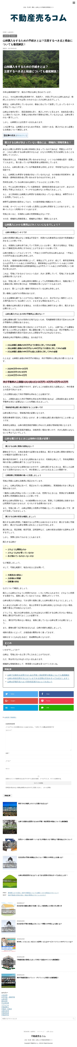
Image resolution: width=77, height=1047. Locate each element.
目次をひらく (21, 135)
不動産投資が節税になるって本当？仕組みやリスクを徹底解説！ (38, 959)
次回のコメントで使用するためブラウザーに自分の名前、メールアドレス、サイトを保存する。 (34, 778)
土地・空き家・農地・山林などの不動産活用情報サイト (38, 1040)
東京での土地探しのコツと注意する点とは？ (33, 803)
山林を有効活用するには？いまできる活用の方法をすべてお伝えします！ (38, 678)
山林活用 (7, 717)
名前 (7, 753)
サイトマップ (40, 1031)
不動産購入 (13, 717)
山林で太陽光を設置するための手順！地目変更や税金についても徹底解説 (38, 675)
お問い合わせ (49, 1031)
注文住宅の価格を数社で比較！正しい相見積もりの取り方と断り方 (39, 906)
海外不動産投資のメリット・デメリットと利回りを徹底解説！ (38, 977)
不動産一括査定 (6, 1009)
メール (8, 761)
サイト (8, 768)
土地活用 (4, 995)
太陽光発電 (5, 1011)
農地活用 (4, 1001)
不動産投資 (5, 1013)
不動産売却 (5, 1015)
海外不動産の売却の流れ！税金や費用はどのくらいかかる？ (27, 895)
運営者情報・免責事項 (29, 1031)
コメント (9, 730)
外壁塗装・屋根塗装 (8, 997)
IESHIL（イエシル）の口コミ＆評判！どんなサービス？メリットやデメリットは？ (45, 942)
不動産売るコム (38, 1036)
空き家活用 (5, 1003)
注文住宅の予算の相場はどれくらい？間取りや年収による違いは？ (40, 857)
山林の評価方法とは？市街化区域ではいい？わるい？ (29, 682)
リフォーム (5, 1005)
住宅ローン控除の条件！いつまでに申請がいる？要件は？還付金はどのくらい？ (45, 839)
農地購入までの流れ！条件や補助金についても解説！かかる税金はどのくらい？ (33, 893)
